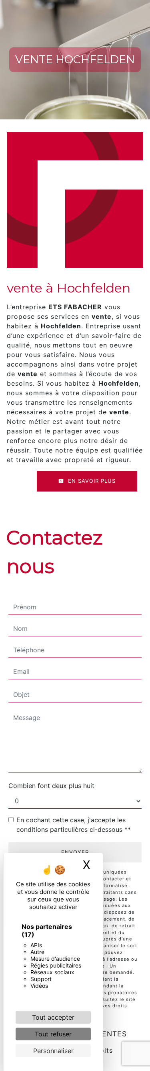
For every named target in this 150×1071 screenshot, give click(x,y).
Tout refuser (53, 1034)
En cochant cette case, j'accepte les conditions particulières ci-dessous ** (73, 824)
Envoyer (75, 852)
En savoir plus (91, 481)
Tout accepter (53, 1017)
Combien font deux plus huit (51, 786)
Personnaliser (53, 1051)
